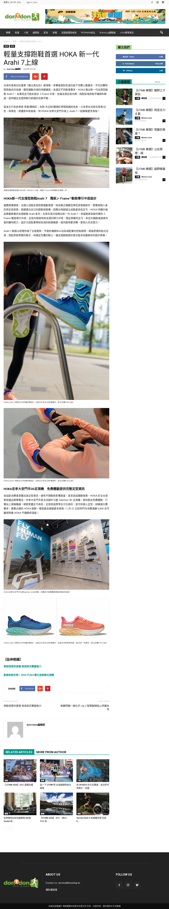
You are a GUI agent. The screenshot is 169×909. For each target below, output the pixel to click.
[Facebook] (152, 2)
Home (6, 41)
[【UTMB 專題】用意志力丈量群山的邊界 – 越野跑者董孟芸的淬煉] (124, 116)
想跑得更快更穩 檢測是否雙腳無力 (22, 666)
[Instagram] (157, 2)
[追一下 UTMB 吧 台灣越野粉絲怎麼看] (56, 770)
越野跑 (36, 32)
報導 (6, 46)
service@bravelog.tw (69, 882)
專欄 (8, 32)
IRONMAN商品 (88, 32)
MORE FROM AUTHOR (51, 752)
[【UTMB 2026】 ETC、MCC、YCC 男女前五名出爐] (56, 804)
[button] (161, 32)
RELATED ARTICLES (19, 752)
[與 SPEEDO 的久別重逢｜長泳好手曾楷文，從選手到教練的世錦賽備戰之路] (92, 770)
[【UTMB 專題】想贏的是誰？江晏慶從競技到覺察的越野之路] (124, 136)
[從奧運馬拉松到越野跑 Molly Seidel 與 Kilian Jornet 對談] (20, 804)
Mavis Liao (146, 118)
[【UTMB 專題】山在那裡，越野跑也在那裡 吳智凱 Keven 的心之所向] (124, 155)
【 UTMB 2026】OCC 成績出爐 (18, 785)
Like (161, 56)
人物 (26, 32)
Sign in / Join (32, 2)
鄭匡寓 (144, 98)
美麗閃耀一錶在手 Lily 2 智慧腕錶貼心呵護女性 (84, 707)
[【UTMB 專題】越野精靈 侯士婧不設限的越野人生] (124, 175)
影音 (46, 32)
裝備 (55, 32)
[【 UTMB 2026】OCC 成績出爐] (20, 770)
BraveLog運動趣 (108, 32)
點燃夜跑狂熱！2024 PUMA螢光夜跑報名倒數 (29, 675)
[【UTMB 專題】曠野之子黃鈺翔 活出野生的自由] (124, 97)
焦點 (12, 46)
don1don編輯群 (14, 69)
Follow (159, 63)
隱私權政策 (51, 889)
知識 (17, 32)
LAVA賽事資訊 (127, 32)
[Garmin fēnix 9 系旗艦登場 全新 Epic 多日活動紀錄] (92, 804)
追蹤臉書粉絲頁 (69, 32)
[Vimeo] (162, 2)
